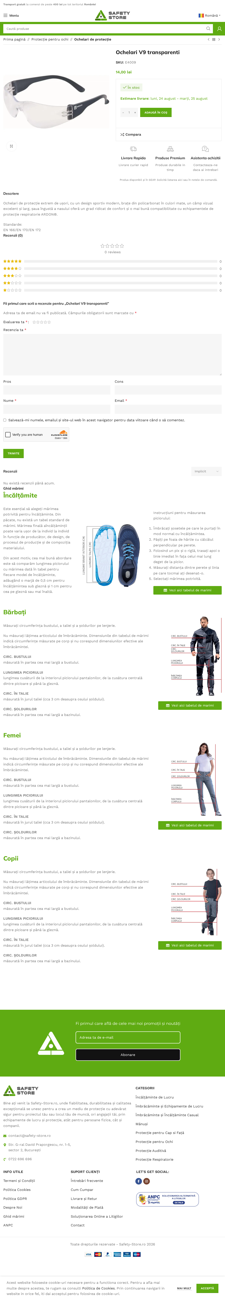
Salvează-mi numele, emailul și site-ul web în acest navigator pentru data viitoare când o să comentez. (96, 420)
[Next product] (219, 39)
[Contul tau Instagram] (146, 1181)
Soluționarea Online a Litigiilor (97, 1216)
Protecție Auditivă (151, 1151)
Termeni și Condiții (19, 1181)
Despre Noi (12, 1207)
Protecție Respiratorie (154, 1159)
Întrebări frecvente (87, 1181)
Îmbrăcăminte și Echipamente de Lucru (169, 1106)
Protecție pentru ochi (49, 39)
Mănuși (142, 1124)
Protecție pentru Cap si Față (160, 1133)
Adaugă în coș (156, 112)
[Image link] (20, 1090)
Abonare (128, 1055)
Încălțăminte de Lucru (155, 1097)
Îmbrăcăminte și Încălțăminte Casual (167, 1115)
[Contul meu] (219, 28)
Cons (119, 381)
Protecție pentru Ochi (154, 1142)
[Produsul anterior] (208, 39)
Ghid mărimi (13, 1216)
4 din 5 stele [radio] (45, 322)
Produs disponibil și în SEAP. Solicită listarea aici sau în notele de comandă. (168, 179)
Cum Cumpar (82, 1190)
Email (121, 401)
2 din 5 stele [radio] (38, 322)
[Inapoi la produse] (213, 39)
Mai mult (184, 1288)
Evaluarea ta (15, 322)
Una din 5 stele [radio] (34, 322)
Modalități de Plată (87, 1207)
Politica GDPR (15, 1199)
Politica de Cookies (98, 1288)
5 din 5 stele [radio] (49, 322)
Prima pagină (14, 39)
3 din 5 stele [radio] (42, 322)
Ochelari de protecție (92, 39)
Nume (9, 401)
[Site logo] (112, 15)
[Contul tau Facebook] (138, 1181)
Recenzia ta (14, 330)
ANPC (8, 1225)
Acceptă (207, 1288)
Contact (78, 1225)
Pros (7, 381)
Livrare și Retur (84, 1199)
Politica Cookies (17, 1190)
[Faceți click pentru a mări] (11, 146)
